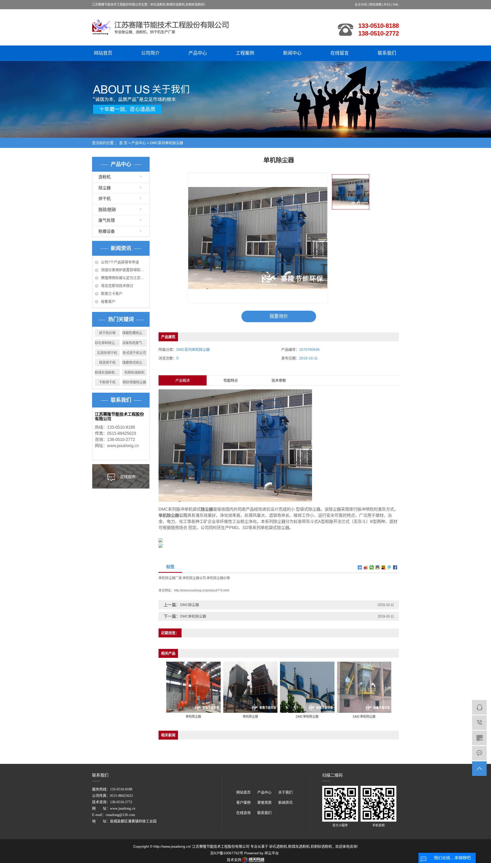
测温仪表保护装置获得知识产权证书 (124, 270)
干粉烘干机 (107, 382)
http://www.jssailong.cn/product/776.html (201, 590)
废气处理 (106, 220)
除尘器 (104, 188)
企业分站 (361, 4)
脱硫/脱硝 (107, 209)
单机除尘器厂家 (170, 578)
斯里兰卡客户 (111, 293)
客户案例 (243, 802)
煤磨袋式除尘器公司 (134, 362)
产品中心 (197, 53)
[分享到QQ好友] (377, 567)
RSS (387, 4)
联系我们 (387, 53)
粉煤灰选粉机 (299, 846)
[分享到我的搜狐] (383, 567)
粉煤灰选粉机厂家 (107, 372)
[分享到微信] (372, 567)
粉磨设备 (106, 231)
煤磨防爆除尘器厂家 (134, 333)
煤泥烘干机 (107, 362)
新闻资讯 (285, 802)
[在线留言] (479, 753)
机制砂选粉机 (134, 372)
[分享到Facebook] (395, 567)
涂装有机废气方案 (134, 343)
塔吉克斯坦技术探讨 (117, 286)
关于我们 (285, 792)
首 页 (123, 143)
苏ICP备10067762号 (226, 853)
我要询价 (279, 316)
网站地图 (375, 4)
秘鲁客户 (108, 301)
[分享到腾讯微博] (389, 567)
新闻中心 (292, 53)
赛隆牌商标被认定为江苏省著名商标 (124, 278)
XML (396, 4)
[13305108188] (479, 722)
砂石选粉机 (278, 846)
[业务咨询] (479, 707)
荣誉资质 (264, 802)
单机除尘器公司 (194, 578)
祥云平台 (271, 853)
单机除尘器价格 (218, 578)
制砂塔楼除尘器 (134, 382)
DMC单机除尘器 (193, 616)
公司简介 (150, 53)
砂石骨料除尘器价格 (107, 343)
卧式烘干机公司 (134, 353)
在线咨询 (243, 813)
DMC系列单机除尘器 (166, 143)
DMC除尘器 (189, 605)
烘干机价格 (107, 333)
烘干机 (104, 198)
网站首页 (103, 53)
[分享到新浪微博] (366, 567)
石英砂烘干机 (107, 353)
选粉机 (104, 177)
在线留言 (339, 53)
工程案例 (245, 53)
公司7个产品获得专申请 (120, 262)
